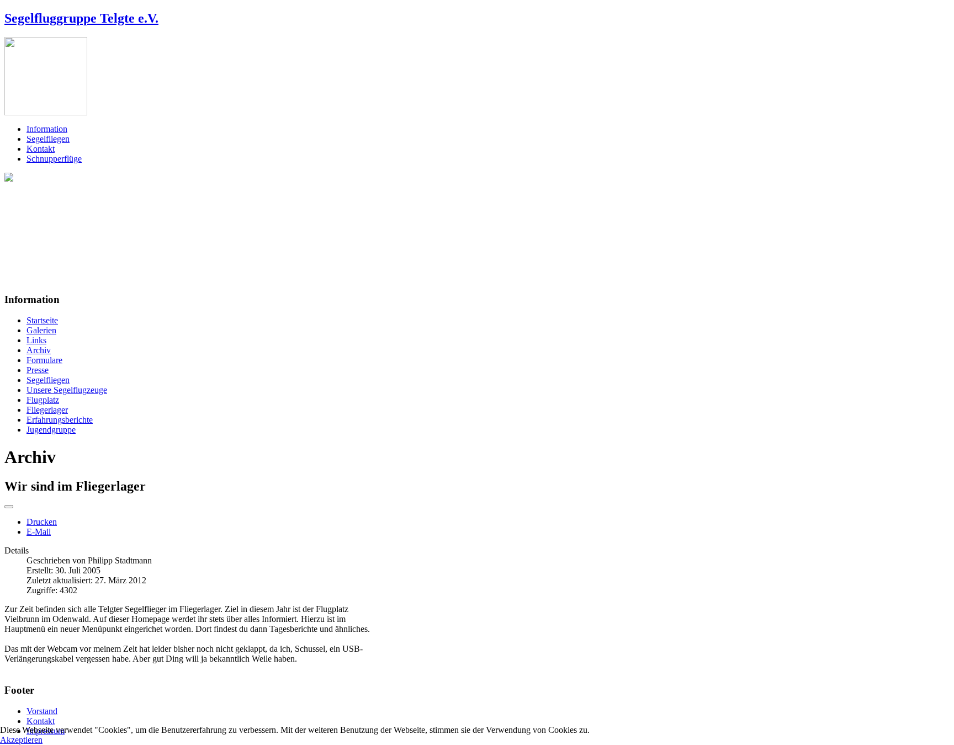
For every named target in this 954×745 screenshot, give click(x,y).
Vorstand (41, 711)
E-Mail (38, 531)
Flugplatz (42, 400)
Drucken (41, 521)
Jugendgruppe (51, 429)
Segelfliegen (48, 138)
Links (36, 340)
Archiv (38, 350)
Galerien (41, 330)
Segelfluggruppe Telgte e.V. (81, 18)
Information (46, 129)
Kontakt (40, 148)
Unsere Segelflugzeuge (66, 390)
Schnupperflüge (54, 158)
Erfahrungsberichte (59, 419)
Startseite (42, 320)
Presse (37, 370)
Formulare (44, 360)
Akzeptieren (21, 739)
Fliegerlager (47, 409)
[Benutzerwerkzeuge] (8, 506)
